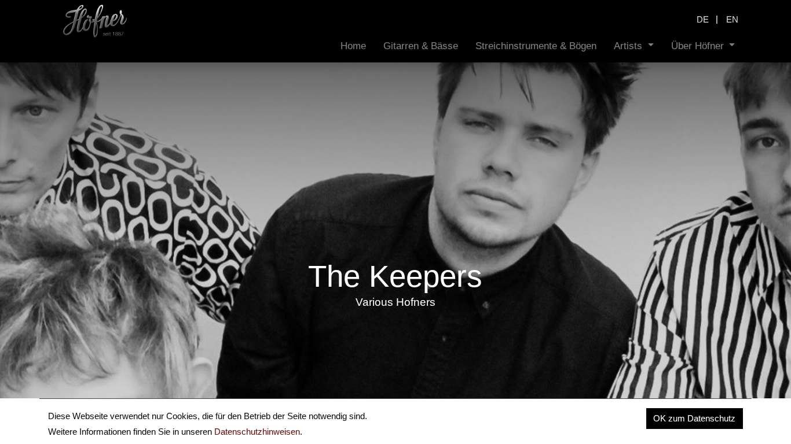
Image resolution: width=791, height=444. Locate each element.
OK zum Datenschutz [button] (694, 418)
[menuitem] (353, 46)
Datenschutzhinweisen (257, 431)
